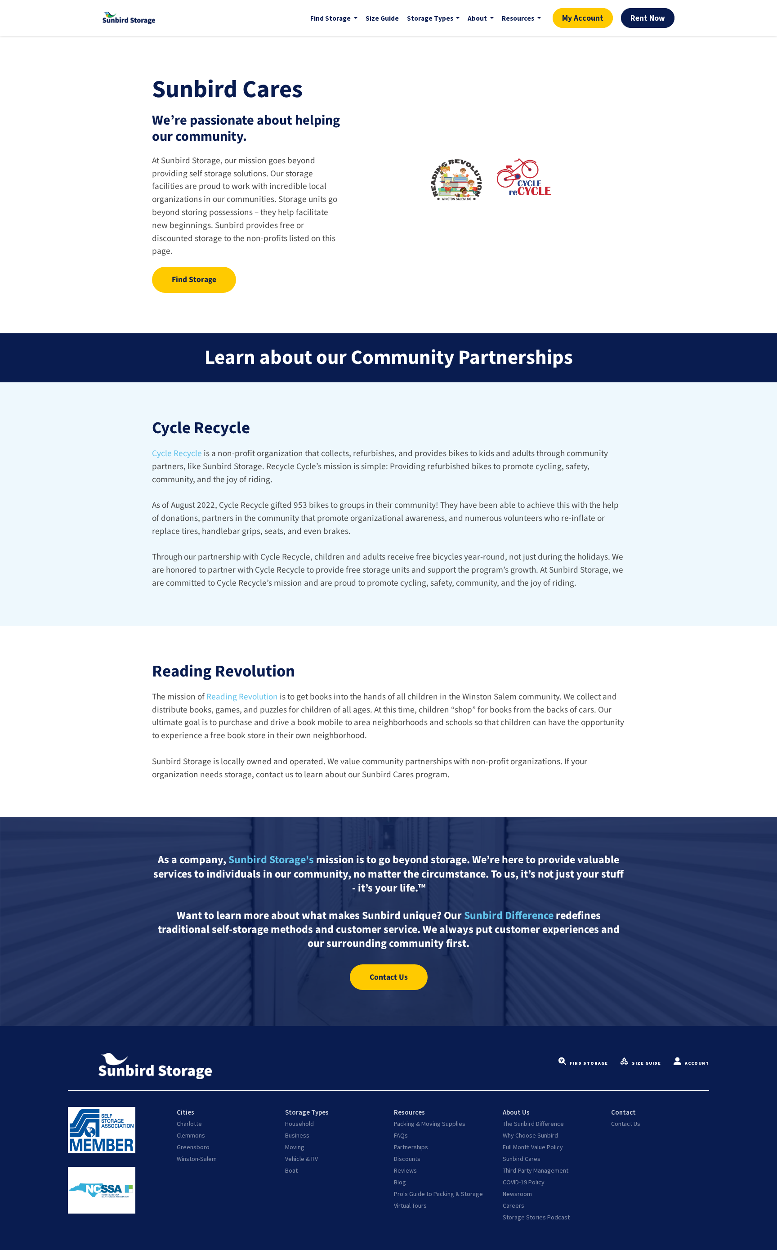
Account (697, 1063)
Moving (294, 1147)
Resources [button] (519, 18)
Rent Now (647, 18)
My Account (582, 18)
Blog (400, 1182)
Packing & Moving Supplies (429, 1124)
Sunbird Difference (509, 915)
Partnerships (411, 1147)
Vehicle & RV (301, 1159)
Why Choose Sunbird (530, 1135)
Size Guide (382, 18)
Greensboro (193, 1147)
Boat (291, 1170)
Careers (513, 1205)
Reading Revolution (242, 696)
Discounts (407, 1159)
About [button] (478, 18)
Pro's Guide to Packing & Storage (438, 1194)
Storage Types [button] (431, 18)
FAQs (401, 1135)
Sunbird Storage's (271, 860)
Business (297, 1135)
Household (299, 1124)
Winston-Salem (197, 1159)
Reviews (405, 1170)
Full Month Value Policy (533, 1147)
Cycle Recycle (177, 453)
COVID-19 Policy (524, 1182)
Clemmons (191, 1135)
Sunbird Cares (521, 1159)
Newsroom (517, 1194)
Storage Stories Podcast (536, 1217)
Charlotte (189, 1124)
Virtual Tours (410, 1205)
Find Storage (589, 1063)
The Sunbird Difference (533, 1124)
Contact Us (625, 1124)
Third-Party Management (535, 1170)
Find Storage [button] (331, 18)
